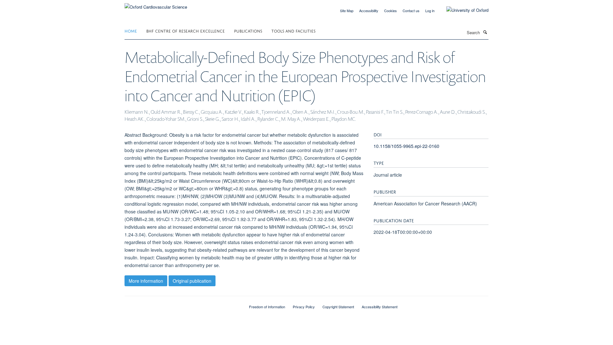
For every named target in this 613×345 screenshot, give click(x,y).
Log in (430, 10)
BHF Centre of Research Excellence (185, 30)
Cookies (390, 10)
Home (131, 30)
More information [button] (146, 281)
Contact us (411, 10)
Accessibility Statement (379, 306)
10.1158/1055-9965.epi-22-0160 (406, 146)
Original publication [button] (192, 281)
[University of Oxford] (462, 10)
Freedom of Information (267, 306)
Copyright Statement (338, 306)
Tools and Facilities (293, 30)
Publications (248, 30)
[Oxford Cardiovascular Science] (156, 5)
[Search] (484, 31)
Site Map (346, 10)
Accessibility (368, 10)
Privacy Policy (304, 306)
